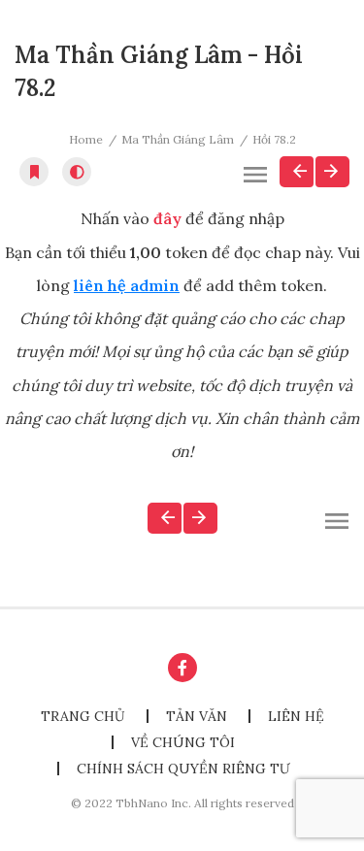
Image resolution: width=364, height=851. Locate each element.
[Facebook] (182, 667)
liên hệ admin (127, 285)
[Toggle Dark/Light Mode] (76, 171)
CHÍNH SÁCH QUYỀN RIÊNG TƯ (183, 768)
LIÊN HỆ (296, 716)
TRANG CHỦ (83, 716)
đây (167, 218)
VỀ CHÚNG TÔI (183, 742)
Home (86, 139)
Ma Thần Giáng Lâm (177, 139)
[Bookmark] (34, 171)
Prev (297, 171)
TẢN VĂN (196, 716)
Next (332, 171)
